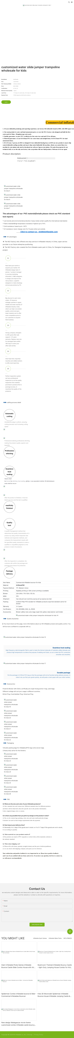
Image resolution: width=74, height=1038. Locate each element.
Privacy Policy (38, 1034)
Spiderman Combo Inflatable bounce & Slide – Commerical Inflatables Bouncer (18, 995)
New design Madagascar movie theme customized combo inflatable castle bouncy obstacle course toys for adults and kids (18, 1024)
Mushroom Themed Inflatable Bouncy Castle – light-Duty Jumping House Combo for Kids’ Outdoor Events (55, 966)
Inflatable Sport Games (40, 938)
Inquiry (6, 102)
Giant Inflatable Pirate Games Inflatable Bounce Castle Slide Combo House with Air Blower (17, 966)
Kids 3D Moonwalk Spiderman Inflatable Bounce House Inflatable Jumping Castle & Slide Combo (54, 995)
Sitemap (30, 1034)
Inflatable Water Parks (55, 938)
